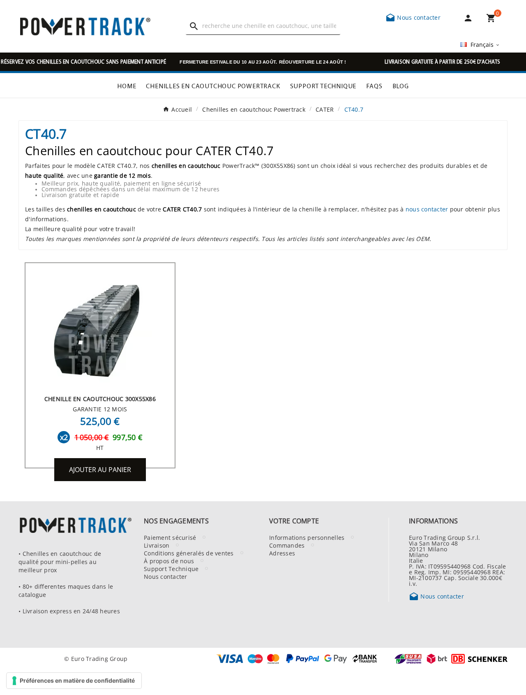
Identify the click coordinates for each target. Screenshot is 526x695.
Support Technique (171, 568)
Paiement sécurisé (170, 537)
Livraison (156, 545)
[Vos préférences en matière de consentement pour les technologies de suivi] (74, 680)
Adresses (282, 553)
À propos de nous (169, 561)
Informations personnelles (306, 537)
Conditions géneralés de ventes (189, 553)
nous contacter (427, 209)
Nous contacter (413, 17)
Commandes (287, 545)
